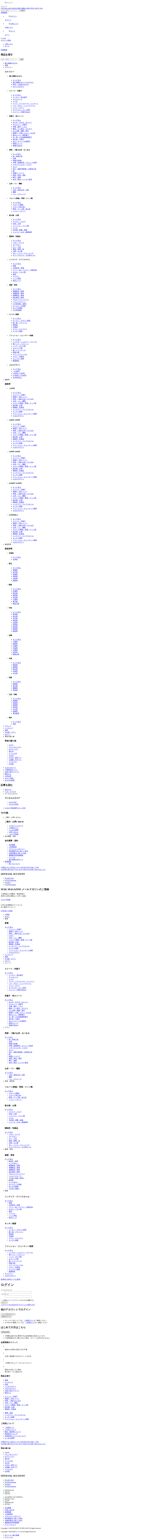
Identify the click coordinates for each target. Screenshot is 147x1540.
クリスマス (13, 762)
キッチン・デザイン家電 (21, 320)
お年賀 (11, 764)
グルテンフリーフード (21, 299)
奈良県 (15, 652)
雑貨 (14, 266)
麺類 (14, 192)
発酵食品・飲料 (18, 295)
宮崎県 (15, 711)
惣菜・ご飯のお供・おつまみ (23, 399)
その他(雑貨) (17, 310)
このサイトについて (16, 826)
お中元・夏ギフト (15, 757)
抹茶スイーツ (17, 143)
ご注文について (10, 1430)
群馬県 (15, 595)
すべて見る (17, 80)
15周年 (7, 914)
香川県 (15, 686)
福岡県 (15, 701)
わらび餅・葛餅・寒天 (21, 131)
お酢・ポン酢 (17, 251)
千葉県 (15, 599)
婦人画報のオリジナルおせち (23, 82)
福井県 (15, 620)
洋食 (14, 158)
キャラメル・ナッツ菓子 (21, 110)
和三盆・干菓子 (18, 139)
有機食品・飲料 (18, 293)
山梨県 (15, 623)
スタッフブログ (10, 792)
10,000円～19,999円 (19, 375)
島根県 (15, 667)
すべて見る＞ (13, 1182)
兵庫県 (15, 650)
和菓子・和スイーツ (20, 397)
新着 (6, 65)
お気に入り (9, 44)
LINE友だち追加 (6, 911)
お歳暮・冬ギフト (15, 760)
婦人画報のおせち (11, 63)
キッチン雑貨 (17, 331)
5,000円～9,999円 (19, 373)
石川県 (15, 618)
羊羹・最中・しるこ (20, 127)
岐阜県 (15, 627)
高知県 (15, 690)
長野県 (15, 625)
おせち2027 (13, 802)
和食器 (15, 325)
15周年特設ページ (11, 770)
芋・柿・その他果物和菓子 (22, 137)
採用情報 (8, 861)
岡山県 (15, 669)
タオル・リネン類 (19, 272)
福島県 (15, 580)
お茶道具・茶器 (18, 268)
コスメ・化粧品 (18, 356)
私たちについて (14, 864)
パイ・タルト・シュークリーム (24, 105)
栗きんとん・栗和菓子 (21, 135)
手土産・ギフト (10, 732)
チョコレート (17, 99)
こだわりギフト (10, 1386)
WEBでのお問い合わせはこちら (34, 869)
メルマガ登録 (13, 834)
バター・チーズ (18, 243)
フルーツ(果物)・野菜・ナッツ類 (24, 403)
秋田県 (15, 576)
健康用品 (16, 361)
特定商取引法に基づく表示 (18, 851)
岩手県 (15, 572)
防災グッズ (17, 280)
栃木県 (15, 593)
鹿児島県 (16, 713)
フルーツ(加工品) (19, 207)
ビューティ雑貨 (18, 358)
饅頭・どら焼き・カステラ (22, 129)
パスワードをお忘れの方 (9, 1305)
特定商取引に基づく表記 (13, 1518)
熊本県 (15, 707)
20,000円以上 (17, 377)
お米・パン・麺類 (19, 401)
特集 (6, 730)
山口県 (15, 673)
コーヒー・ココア (19, 221)
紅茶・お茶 (17, 224)
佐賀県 (15, 703)
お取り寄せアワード (12, 772)
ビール (15, 228)
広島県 (15, 671)
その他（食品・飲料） (17, 1178)
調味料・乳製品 (18, 407)
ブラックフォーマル (20, 354)
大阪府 (15, 648)
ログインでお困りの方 (27, 1305)
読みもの (8, 789)
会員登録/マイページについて (15, 1436)
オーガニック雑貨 (19, 306)
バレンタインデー (15, 747)
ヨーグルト (17, 245)
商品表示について (11, 1434)
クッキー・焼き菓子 (20, 97)
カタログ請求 (13, 804)
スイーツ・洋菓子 (19, 395)
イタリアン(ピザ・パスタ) (22, 165)
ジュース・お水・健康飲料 (22, 232)
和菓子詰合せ (17, 145)
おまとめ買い (9, 778)
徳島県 (15, 684)
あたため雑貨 (17, 308)
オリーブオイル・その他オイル (24, 255)
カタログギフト (18, 416)
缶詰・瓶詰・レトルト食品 (22, 179)
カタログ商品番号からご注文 (15, 808)
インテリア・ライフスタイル (23, 409)
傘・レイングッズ (19, 350)
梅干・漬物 (17, 177)
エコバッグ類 (17, 348)
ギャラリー (9, 1273)
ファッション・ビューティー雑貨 (25, 414)
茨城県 (15, 591)
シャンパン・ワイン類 (21, 226)
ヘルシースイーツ (19, 302)
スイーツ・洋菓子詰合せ (21, 112)
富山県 (15, 616)
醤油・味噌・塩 (18, 249)
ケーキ (15, 101)
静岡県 (15, 629)
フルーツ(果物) (18, 205)
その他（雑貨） (14, 1188)
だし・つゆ (17, 247)
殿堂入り (8, 774)
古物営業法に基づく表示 (17, 853)
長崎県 (15, 705)
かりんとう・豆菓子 (20, 124)
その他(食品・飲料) (20, 304)
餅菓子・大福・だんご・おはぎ (24, 133)
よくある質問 (13, 830)
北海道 (15, 559)
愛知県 (15, 631)
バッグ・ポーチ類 (19, 346)
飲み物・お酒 (17, 405)
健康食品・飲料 (18, 291)
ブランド (8, 726)
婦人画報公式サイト (16, 859)
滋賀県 (15, 644)
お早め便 (8, 776)
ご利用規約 (13, 847)
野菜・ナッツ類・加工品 (21, 209)
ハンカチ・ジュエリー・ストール (25, 342)
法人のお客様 (9, 780)
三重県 (15, 641)
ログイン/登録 (6, 40)
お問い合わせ (13, 832)
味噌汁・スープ (18, 173)
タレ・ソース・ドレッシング (23, 253)
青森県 (15, 570)
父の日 (11, 755)
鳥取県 (15, 665)
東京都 (15, 601)
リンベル (12, 857)
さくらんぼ (13, 753)
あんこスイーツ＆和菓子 (21, 141)
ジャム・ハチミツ (19, 211)
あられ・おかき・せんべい (22, 122)
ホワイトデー (13, 749)
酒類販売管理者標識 (16, 855)
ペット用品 (17, 278)
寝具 (14, 274)
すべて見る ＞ (14, 1163)
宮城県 (15, 574)
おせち (11, 745)
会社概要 (12, 845)
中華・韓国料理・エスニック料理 (25, 162)
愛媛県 (15, 688)
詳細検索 (4, 12)
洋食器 (15, 327)
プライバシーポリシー (17, 849)
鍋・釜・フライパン (20, 323)
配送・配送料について (13, 1432)
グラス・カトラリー (20, 329)
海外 (14, 724)
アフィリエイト (10, 1524)
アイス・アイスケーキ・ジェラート (25, 103)
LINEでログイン (6, 1316)
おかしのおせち (18, 86)
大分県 (15, 709)
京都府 (15, 646)
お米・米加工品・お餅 (21, 190)
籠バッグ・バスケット (21, 344)
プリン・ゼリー (18, 108)
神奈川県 (16, 603)
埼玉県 (15, 597)
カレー (15, 167)
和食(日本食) (17, 160)
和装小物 (16, 352)
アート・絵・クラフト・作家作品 (25, 270)
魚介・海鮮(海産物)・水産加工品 (24, 169)
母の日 (11, 751)
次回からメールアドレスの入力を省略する (18, 1300)
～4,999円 (16, 371)
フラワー (16, 276)
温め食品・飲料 (18, 297)
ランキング (9, 728)
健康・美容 (9, 1413)
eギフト (7, 734)
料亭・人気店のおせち (21, 84)
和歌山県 (16, 654)
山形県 (15, 578)
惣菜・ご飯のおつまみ (13, 1401)
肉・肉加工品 (17, 156)
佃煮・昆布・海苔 (19, 175)
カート (7, 46)
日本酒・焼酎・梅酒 (20, 230)
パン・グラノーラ (19, 194)
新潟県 (15, 614)
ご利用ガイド (13, 828)
